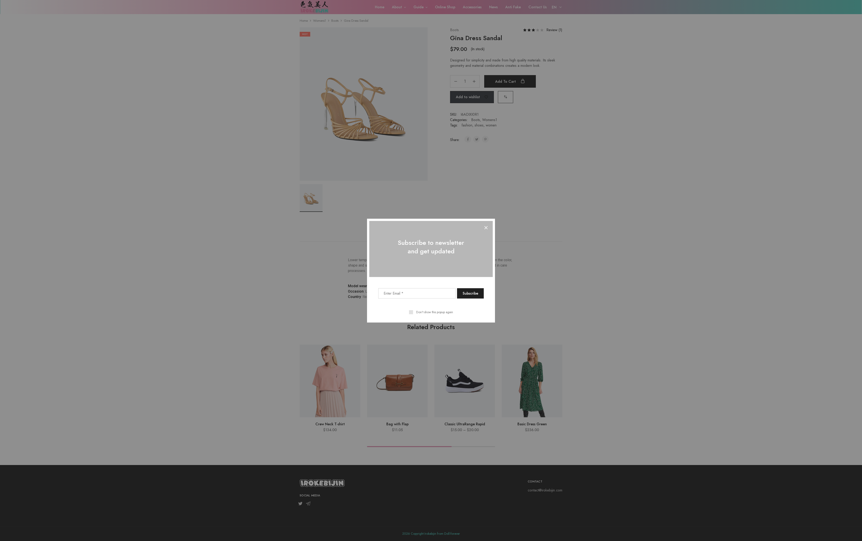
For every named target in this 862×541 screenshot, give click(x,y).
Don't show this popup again (434, 312)
